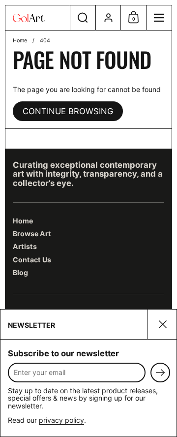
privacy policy (61, 420)
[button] (82, 17)
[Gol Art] (37, 18)
